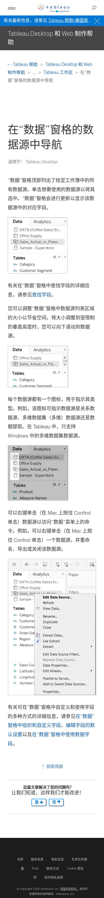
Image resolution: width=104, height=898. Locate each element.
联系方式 (52, 868)
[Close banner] (98, 20)
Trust (35, 868)
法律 (20, 859)
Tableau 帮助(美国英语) (71, 20)
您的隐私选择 (53, 877)
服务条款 (37, 859)
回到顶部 (54, 766)
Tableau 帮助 (25, 64)
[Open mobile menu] (11, 8)
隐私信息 (57, 859)
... (35, 72)
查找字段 (41, 295)
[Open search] (94, 8)
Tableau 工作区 (59, 72)
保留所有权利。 (69, 889)
